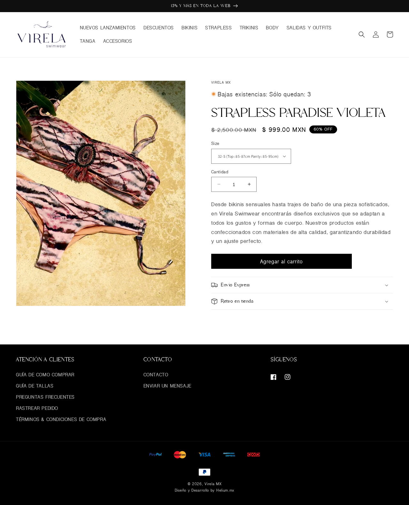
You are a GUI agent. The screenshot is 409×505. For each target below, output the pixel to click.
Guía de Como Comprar (45, 374)
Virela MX (212, 484)
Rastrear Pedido (37, 408)
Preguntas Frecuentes (45, 397)
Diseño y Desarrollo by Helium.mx (204, 490)
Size (215, 143)
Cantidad (219, 171)
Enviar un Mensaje (167, 385)
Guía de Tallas (34, 385)
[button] (362, 34)
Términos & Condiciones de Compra (61, 419)
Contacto (155, 374)
